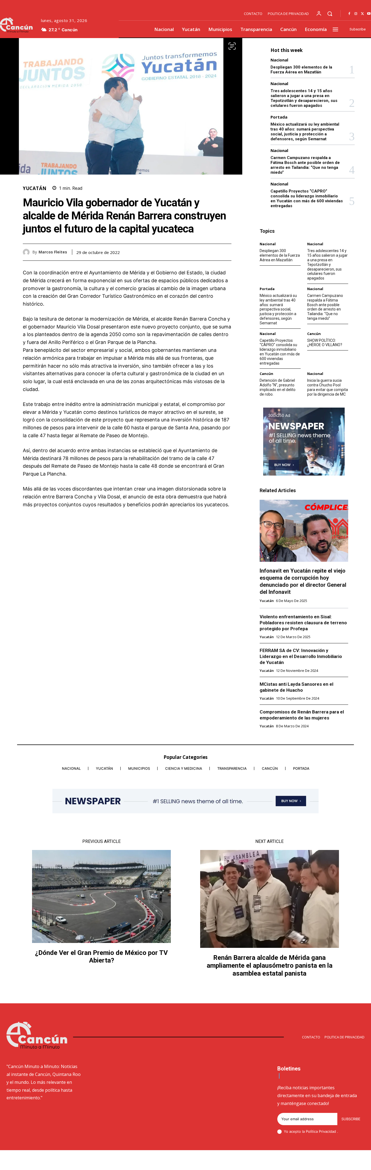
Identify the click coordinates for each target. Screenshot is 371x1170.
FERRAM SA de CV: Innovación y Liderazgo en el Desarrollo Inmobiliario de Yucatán (301, 656)
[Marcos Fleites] (27, 252)
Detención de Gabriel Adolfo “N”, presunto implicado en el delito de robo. (277, 387)
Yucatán (35, 188)
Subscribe (350, 1119)
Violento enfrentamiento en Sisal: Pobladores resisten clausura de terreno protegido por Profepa (303, 622)
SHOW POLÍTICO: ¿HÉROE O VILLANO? (324, 342)
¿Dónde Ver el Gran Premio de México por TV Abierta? (101, 956)
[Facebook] (349, 14)
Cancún (314, 334)
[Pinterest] (213, 252)
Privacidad (328, 1131)
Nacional (279, 60)
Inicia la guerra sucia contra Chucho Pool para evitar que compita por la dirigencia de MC (327, 387)
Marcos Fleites (53, 252)
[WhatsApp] (226, 252)
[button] (329, 13)
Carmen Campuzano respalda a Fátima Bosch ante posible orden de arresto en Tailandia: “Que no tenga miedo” (305, 165)
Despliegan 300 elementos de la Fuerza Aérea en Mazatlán (301, 70)
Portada (279, 117)
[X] (362, 14)
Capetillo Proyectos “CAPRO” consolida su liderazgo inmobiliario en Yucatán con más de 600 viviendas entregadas (307, 198)
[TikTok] (323, 1161)
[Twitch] (336, 1161)
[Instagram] (356, 14)
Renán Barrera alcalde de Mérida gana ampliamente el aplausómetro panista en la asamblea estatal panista (269, 965)
